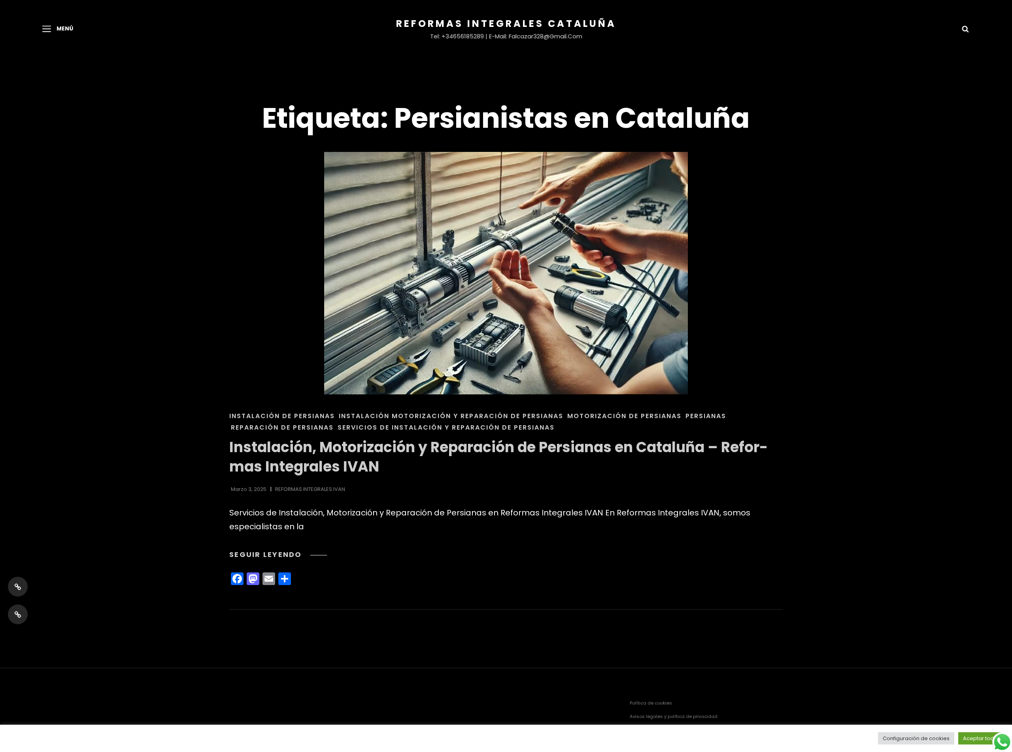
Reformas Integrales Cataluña (506, 23)
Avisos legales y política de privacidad (673, 716)
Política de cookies (651, 703)
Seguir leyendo (278, 554)
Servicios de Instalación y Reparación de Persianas (446, 427)
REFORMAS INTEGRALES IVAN (310, 489)
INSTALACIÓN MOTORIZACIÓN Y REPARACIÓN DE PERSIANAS (451, 416)
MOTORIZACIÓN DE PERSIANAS (624, 416)
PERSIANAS (705, 416)
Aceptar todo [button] (980, 738)
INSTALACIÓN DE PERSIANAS (282, 416)
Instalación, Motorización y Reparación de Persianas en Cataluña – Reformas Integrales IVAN (498, 457)
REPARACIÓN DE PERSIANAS (282, 427)
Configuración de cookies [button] (916, 738)
